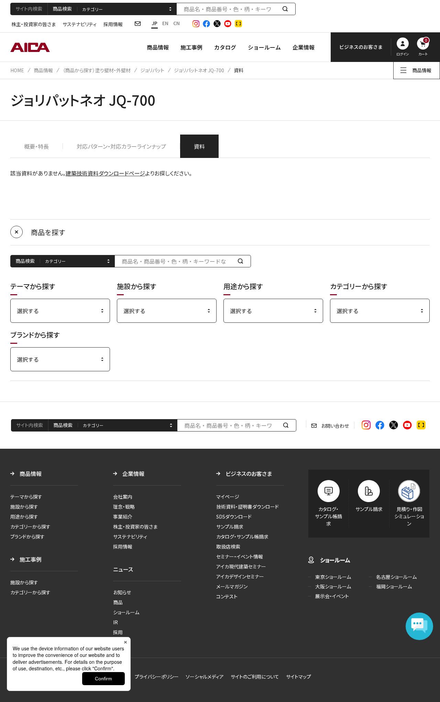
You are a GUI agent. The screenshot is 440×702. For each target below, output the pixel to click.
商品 (118, 602)
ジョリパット (152, 70)
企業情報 (304, 47)
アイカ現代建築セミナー (241, 566)
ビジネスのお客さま (249, 473)
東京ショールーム (333, 576)
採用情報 (113, 24)
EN (165, 23)
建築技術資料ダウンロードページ (105, 173)
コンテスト (227, 596)
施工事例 (191, 47)
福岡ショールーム (394, 586)
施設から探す (24, 506)
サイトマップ (298, 676)
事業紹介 (122, 516)
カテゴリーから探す (30, 526)
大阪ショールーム (333, 586)
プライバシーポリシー (157, 676)
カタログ (225, 47)
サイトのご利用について (255, 676)
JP (154, 23)
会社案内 (122, 496)
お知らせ (122, 592)
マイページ (227, 496)
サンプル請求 (229, 526)
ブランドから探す (27, 536)
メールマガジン (232, 586)
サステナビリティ (80, 24)
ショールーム (264, 47)
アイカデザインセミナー (240, 576)
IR (115, 622)
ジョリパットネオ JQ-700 (199, 70)
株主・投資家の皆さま (33, 24)
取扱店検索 (228, 546)
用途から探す (24, 516)
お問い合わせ (335, 425)
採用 (118, 632)
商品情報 (158, 47)
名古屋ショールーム (396, 576)
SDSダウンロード (234, 516)
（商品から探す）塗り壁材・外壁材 (97, 70)
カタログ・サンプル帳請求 (242, 536)
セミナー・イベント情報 (239, 556)
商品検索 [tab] (62, 8)
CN (176, 23)
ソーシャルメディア (205, 676)
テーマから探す (26, 496)
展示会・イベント (332, 596)
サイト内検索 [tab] (28, 8)
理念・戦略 (124, 506)
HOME (17, 70)
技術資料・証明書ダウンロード (247, 506)
